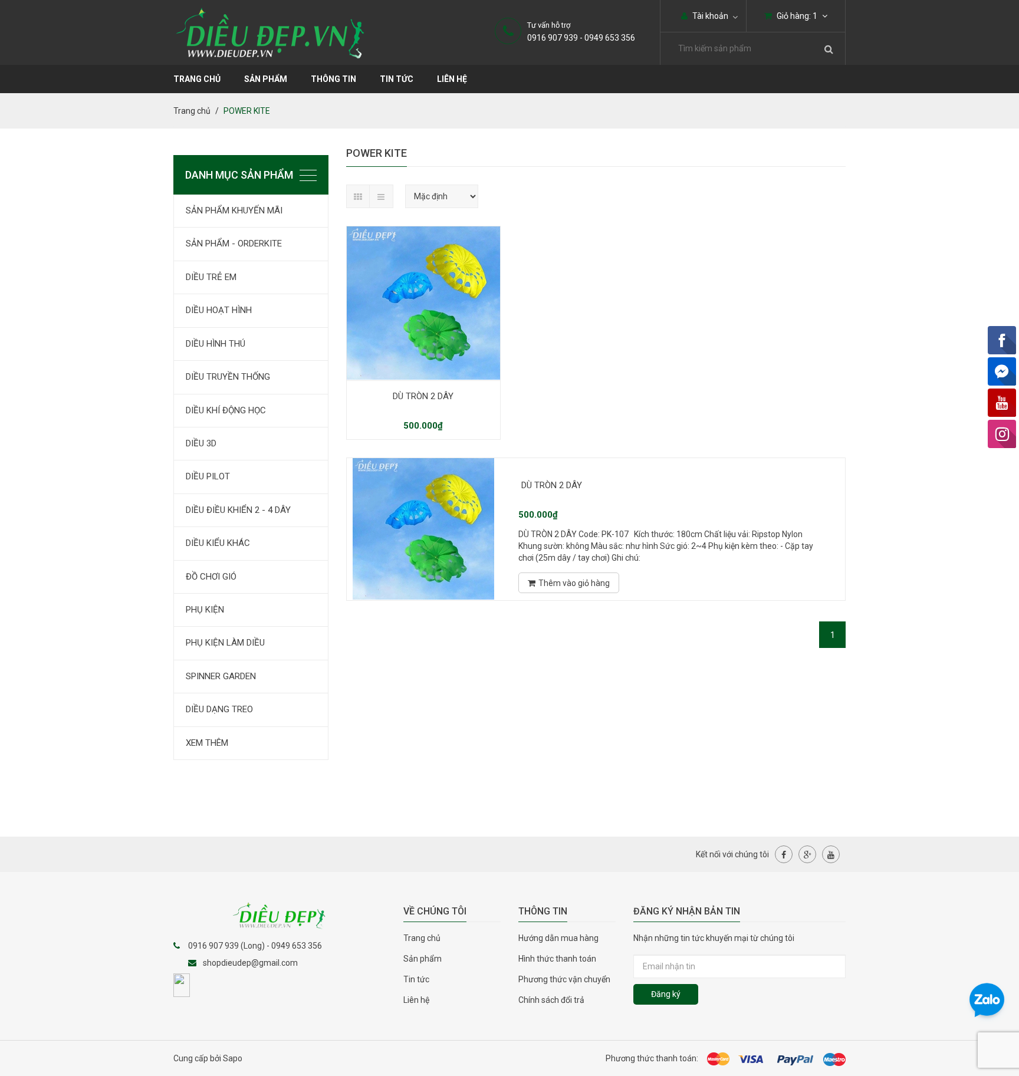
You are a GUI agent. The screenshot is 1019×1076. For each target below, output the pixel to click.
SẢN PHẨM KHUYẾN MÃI (234, 210)
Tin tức (396, 79)
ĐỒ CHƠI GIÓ (211, 576)
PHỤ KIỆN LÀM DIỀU (225, 642)
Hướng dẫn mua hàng (558, 938)
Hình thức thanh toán (557, 958)
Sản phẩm (422, 958)
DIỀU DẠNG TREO (219, 709)
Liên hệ (452, 79)
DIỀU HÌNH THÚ (215, 343)
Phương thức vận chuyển (564, 979)
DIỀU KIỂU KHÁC (218, 543)
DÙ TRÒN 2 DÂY (423, 396)
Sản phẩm (265, 79)
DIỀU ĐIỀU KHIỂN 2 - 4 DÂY (238, 510)
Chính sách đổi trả (551, 1000)
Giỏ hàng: (796, 16)
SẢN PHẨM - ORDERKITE (234, 243)
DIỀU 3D (201, 443)
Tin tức (416, 979)
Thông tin (333, 79)
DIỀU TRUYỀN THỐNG (228, 376)
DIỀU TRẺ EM (211, 277)
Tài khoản (709, 16)
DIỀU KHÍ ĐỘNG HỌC (226, 410)
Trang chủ (422, 938)
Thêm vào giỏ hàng (574, 583)
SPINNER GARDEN (221, 676)
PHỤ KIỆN (205, 609)
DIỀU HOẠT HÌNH (219, 310)
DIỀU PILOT (208, 476)
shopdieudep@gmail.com (250, 963)
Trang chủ (197, 79)
